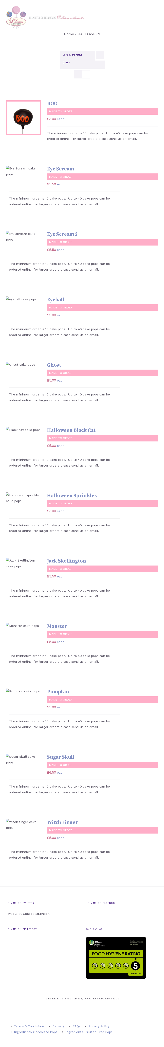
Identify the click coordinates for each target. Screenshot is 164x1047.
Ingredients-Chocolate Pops (35, 1032)
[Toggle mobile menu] (156, 16)
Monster (57, 626)
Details (16, 122)
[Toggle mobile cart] (149, 16)
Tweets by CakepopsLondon (28, 914)
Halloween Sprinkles (72, 496)
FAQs (76, 1026)
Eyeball (55, 300)
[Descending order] (100, 55)
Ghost (54, 365)
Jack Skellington (66, 561)
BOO (52, 104)
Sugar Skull (61, 757)
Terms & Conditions (29, 1026)
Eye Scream (60, 169)
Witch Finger (62, 822)
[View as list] (86, 74)
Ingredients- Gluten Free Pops (89, 1032)
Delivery (58, 1026)
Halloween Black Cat (71, 430)
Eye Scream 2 (62, 234)
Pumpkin (58, 692)
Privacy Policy (98, 1026)
